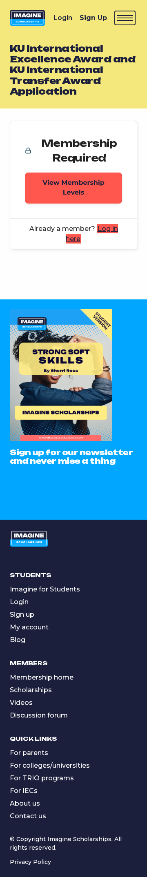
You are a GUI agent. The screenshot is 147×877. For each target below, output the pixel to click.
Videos (21, 702)
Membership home (42, 677)
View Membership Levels (73, 188)
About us (25, 803)
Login (62, 18)
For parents (29, 753)
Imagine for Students (45, 589)
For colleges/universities (50, 765)
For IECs (24, 791)
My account (29, 627)
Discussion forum (39, 715)
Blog (17, 640)
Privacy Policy (30, 862)
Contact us (28, 816)
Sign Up (93, 18)
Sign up (22, 614)
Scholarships (31, 690)
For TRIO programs (42, 778)
